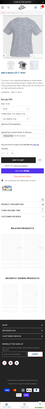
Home (3, 13)
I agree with (8, 166)
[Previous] (37, 56)
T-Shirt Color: (13, 114)
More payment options (22, 176)
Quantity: (5, 149)
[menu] (2, 7)
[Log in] (35, 7)
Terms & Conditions (21, 166)
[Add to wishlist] (40, 160)
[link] (11, 263)
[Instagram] (10, 363)
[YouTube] (17, 363)
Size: (5, 104)
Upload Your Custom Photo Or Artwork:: (16, 132)
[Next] (42, 56)
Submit (35, 354)
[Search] (8, 7)
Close (43, 2)
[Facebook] (4, 363)
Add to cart (18, 160)
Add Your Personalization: (11, 124)
